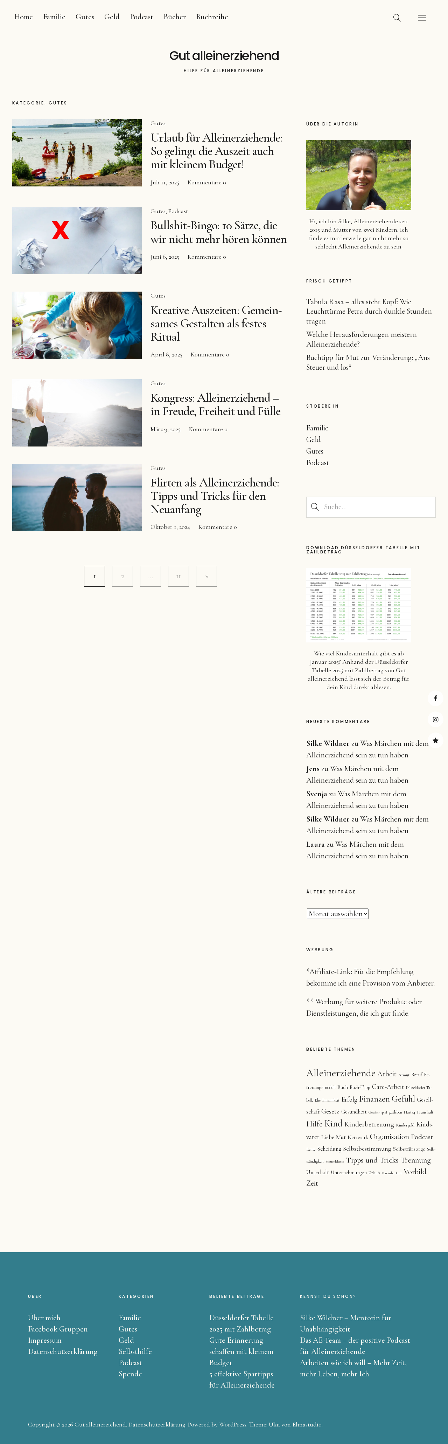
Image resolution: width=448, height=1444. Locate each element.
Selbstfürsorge (409, 1148)
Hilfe (314, 1124)
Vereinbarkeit (392, 1173)
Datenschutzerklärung (63, 1351)
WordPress (232, 1424)
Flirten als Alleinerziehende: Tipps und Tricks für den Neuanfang (214, 496)
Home (23, 16)
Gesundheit (354, 1111)
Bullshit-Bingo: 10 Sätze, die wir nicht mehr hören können (218, 232)
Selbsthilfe (135, 1351)
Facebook (435, 698)
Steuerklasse (335, 1161)
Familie (54, 16)
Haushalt (425, 1112)
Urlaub (374, 1173)
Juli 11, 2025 (164, 182)
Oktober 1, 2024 (170, 527)
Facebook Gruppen (58, 1329)
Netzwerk (358, 1137)
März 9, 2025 (165, 429)
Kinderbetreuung (369, 1124)
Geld (112, 16)
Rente (310, 1149)
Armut (404, 1075)
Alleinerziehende (341, 1073)
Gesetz (330, 1111)
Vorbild (415, 1171)
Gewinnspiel (378, 1112)
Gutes (85, 16)
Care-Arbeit (388, 1087)
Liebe (327, 1137)
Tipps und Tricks (372, 1160)
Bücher (174, 16)
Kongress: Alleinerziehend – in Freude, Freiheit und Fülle (215, 404)
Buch (342, 1087)
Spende (130, 1373)
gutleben (395, 1112)
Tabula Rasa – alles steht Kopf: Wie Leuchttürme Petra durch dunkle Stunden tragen (369, 311)
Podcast (141, 16)
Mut (341, 1137)
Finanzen (374, 1099)
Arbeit (387, 1073)
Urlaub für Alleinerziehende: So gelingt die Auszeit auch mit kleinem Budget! (216, 151)
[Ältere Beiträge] (206, 576)
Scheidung (329, 1148)
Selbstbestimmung (367, 1148)
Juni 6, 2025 (164, 256)
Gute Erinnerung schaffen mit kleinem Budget (241, 1351)
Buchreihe (212, 16)
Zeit (312, 1183)
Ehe (318, 1100)
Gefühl (403, 1099)
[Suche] (397, 17)
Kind (333, 1123)
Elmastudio (307, 1424)
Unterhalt (317, 1172)
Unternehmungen (349, 1173)
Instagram (435, 719)
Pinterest (435, 740)
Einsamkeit (331, 1100)
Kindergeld (405, 1125)
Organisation (389, 1136)
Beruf (416, 1075)
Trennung (415, 1160)
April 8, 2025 (166, 354)
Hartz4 (409, 1112)
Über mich (44, 1317)
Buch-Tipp (360, 1087)
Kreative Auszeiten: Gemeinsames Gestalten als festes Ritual (216, 323)
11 (174, 575)
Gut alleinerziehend (224, 55)
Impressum (45, 1340)
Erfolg (349, 1099)
